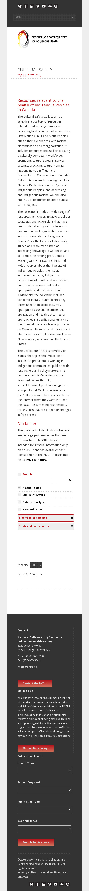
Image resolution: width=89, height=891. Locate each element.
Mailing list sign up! (35, 748)
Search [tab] (27, 474)
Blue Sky (20, 6)
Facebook (26, 6)
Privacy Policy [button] (27, 872)
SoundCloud (50, 6)
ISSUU (56, 6)
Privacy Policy (36, 460)
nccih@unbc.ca (27, 666)
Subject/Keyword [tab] (34, 495)
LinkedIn (32, 6)
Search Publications (36, 842)
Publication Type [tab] (34, 502)
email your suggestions (55, 736)
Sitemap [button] (23, 877)
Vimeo (38, 6)
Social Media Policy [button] (53, 872)
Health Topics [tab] (32, 487)
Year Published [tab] (33, 509)
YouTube (44, 6)
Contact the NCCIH (35, 683)
